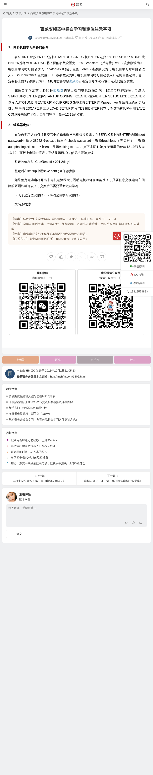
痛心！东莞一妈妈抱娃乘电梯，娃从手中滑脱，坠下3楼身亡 (48, 463)
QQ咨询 (139, 274)
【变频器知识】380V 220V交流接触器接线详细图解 (41, 402)
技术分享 (21, 13)
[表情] (133, 523)
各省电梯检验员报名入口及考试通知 (33, 446)
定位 (132, 359)
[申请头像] (143, 496)
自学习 (95, 359)
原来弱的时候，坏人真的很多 (29, 451)
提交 (19, 533)
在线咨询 (139, 283)
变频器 (20, 359)
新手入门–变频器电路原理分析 (28, 407)
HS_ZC (30, 370)
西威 (58, 359)
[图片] (140, 523)
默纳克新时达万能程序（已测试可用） (34, 440)
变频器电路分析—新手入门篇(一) (29, 413)
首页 (9, 13)
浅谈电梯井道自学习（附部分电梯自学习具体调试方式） (43, 419)
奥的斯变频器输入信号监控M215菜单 (32, 396)
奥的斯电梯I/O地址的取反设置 (29, 457)
